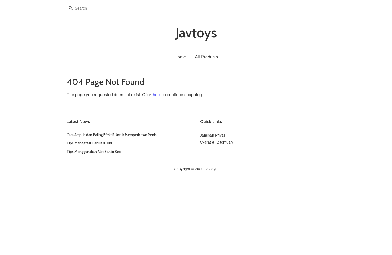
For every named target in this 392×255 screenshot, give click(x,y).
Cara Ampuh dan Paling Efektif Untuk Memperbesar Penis (112, 135)
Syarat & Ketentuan (216, 142)
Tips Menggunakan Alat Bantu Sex (94, 151)
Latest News (78, 121)
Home (180, 57)
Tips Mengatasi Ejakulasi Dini (89, 143)
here (157, 94)
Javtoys (196, 33)
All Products (206, 57)
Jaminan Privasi (213, 135)
